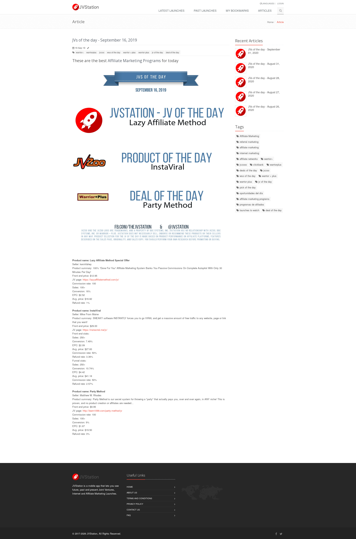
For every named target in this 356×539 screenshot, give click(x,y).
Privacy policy (135, 503)
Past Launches (205, 10)
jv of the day (157, 52)
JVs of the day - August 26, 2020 (264, 108)
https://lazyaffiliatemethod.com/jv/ (101, 279)
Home (270, 22)
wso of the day (113, 52)
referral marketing (248, 142)
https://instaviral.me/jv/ (95, 330)
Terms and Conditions (139, 498)
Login (280, 3)
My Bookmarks (237, 10)
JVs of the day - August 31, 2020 (264, 65)
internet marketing (249, 153)
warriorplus (91, 52)
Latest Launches (171, 10)
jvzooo (243, 164)
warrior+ (79, 52)
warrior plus (144, 52)
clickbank (258, 164)
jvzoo (101, 52)
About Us (132, 492)
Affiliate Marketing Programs (134, 60)
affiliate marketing (249, 147)
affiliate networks (248, 159)
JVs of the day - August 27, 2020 (264, 94)
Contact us (133, 509)
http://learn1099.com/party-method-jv (102, 410)
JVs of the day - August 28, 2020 (264, 79)
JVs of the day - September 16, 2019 (104, 40)
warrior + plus (129, 52)
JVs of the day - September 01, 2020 (264, 51)
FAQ (129, 515)
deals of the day (248, 170)
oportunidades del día (251, 193)
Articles (265, 10)
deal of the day (172, 52)
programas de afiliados (251, 204)
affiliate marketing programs (254, 199)
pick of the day (247, 187)
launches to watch (249, 210)
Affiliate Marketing (249, 136)
